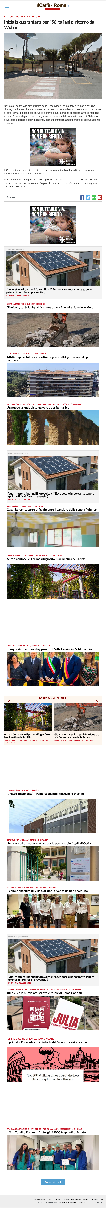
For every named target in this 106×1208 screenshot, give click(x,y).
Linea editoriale (39, 1199)
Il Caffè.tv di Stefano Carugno (72, 1202)
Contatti (99, 1199)
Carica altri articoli (53, 1182)
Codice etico (53, 1199)
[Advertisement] (50, 623)
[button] (9, 702)
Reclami (64, 1199)
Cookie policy (89, 1199)
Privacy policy (75, 1199)
